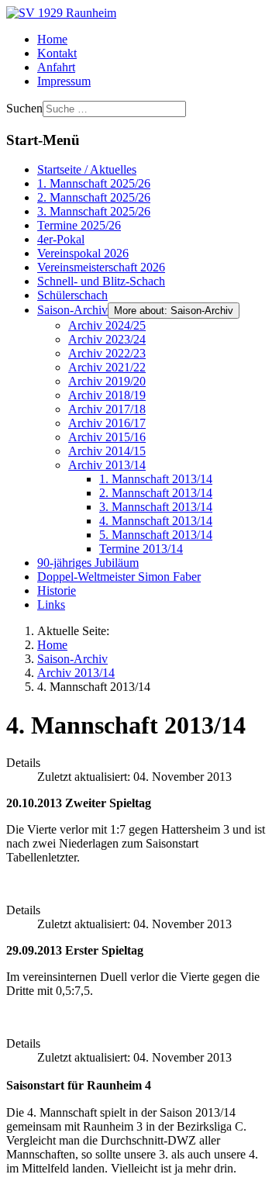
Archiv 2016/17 (107, 423)
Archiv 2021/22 (107, 367)
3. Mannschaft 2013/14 (155, 506)
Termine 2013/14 (141, 548)
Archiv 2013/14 (107, 464)
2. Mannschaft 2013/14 (155, 492)
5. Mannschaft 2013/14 (155, 534)
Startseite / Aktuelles (86, 169)
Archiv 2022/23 (107, 353)
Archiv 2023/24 (107, 339)
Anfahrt (56, 67)
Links (51, 604)
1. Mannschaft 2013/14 (155, 478)
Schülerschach (72, 295)
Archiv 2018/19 (107, 395)
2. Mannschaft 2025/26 (93, 197)
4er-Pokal (60, 239)
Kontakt (57, 53)
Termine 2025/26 (79, 225)
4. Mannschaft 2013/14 (155, 520)
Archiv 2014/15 (107, 451)
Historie (56, 590)
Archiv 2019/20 (107, 381)
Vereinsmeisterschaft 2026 (101, 267)
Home (52, 39)
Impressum (64, 81)
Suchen (24, 108)
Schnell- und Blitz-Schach (101, 281)
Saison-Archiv (72, 309)
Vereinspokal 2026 (83, 253)
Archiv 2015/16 (107, 437)
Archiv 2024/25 (107, 325)
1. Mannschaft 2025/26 (93, 183)
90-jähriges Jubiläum (88, 562)
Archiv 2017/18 (107, 409)
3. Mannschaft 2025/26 (93, 211)
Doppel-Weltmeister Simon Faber (119, 576)
